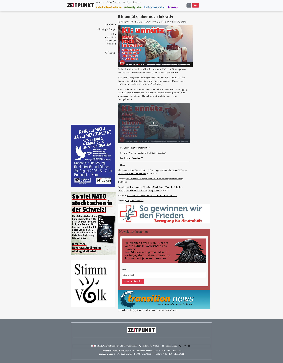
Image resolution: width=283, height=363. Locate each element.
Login (195, 5)
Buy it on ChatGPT (134, 201)
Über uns (136, 2)
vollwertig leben (133, 7)
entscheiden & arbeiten (109, 7)
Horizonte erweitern (155, 7)
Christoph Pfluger (107, 29)
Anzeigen (127, 2)
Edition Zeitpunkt (113, 2)
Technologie (110, 41)
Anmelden (123, 310)
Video (113, 34)
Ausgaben (100, 2)
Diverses (173, 7)
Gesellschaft (110, 37)
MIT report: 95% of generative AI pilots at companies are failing (154, 179)
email (124, 269)
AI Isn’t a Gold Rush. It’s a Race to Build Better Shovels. (152, 196)
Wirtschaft (111, 44)
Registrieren (138, 310)
